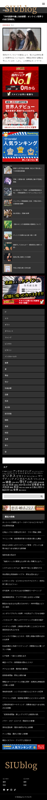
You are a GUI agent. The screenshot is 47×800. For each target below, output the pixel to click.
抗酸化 (16, 485)
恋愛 (6, 395)
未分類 (7, 407)
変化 (17, 482)
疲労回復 (8, 414)
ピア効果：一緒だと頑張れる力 (14, 656)
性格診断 (8, 388)
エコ (6, 318)
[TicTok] (15, 789)
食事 (6, 439)
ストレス (21, 473)
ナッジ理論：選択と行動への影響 (15, 734)
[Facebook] (4, 789)
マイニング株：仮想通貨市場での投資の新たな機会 (21, 539)
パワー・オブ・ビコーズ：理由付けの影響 (18, 721)
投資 (6, 401)
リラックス (37, 479)
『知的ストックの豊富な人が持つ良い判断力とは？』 (22, 561)
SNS (5, 471)
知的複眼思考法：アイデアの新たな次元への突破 (21, 597)
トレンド (8, 337)
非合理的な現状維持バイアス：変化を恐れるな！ (21, 574)
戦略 (7, 485)
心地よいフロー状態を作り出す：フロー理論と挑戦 (21, 532)
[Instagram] (11, 789)
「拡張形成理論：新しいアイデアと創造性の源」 (21, 714)
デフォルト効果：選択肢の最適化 (15, 669)
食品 (20, 490)
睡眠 (6, 420)
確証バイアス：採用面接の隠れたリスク (17, 662)
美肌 (20, 487)
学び (12, 25)
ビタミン (8, 350)
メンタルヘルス (11, 356)
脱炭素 (27, 487)
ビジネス (8, 344)
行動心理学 (37, 487)
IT (5, 312)
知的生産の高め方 (9, 555)
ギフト (7, 325)
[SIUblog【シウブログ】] (20, 9)
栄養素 (35, 484)
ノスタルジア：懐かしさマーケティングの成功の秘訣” (23, 620)
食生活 (24, 490)
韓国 (6, 433)
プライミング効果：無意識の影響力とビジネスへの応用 (23, 698)
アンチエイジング (22, 471)
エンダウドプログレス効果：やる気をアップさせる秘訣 (23, 613)
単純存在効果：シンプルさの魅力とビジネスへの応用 (22, 692)
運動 (11, 490)
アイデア (10, 471)
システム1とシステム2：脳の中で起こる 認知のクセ (22, 568)
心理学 (34, 482)
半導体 (14, 482)
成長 (3, 485)
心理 (29, 482)
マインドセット (32, 476)
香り (6, 445)
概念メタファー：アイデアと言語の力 (16, 740)
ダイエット (9, 331)
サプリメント (12, 473)
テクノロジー (38, 473)
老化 (23, 487)
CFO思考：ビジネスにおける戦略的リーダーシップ (21, 591)
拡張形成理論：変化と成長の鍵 (14, 675)
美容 (6, 426)
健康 (6, 363)
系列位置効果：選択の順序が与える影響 (17, 727)
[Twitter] (7, 789)
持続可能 (22, 485)
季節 (6, 375)
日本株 (28, 485)
